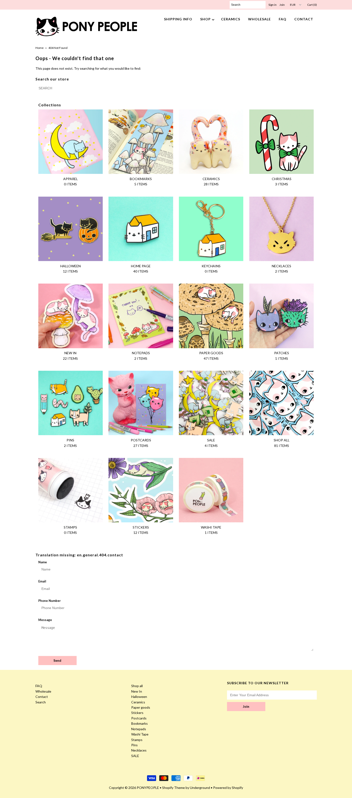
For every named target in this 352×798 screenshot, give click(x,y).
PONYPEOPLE (148, 788)
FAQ (282, 19)
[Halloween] (70, 229)
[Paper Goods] (211, 316)
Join (282, 4)
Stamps (136, 740)
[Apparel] (70, 141)
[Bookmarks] (140, 141)
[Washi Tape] (211, 490)
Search (40, 702)
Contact (303, 19)
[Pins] (70, 403)
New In (136, 691)
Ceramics (230, 19)
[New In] (70, 316)
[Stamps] (70, 490)
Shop (205, 19)
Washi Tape (139, 734)
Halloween (139, 697)
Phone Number (49, 601)
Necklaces (139, 750)
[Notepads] (140, 316)
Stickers (137, 713)
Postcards (139, 718)
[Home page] (140, 229)
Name (42, 562)
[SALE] (211, 403)
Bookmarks (139, 723)
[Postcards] (140, 403)
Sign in (272, 4)
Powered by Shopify (228, 788)
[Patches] (281, 316)
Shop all (137, 686)
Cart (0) (312, 4)
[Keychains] (211, 229)
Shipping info (178, 19)
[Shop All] (281, 403)
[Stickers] (140, 490)
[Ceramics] (211, 141)
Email (42, 581)
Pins (134, 745)
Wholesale (259, 19)
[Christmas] (281, 141)
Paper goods (140, 707)
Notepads (138, 729)
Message (45, 620)
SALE (135, 756)
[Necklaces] (281, 229)
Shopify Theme (173, 788)
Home (39, 48)
